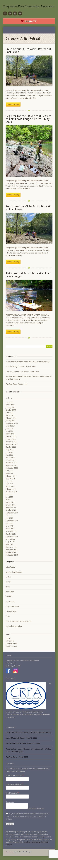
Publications (10, 602)
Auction (8, 577)
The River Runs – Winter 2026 (16, 384)
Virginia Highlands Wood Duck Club (19, 621)
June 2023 (9, 452)
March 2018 (10, 529)
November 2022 (12, 465)
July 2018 (9, 523)
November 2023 (12, 444)
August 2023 (10, 450)
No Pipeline (10, 592)
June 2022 (9, 471)
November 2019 (12, 508)
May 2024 (9, 431)
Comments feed (11, 643)
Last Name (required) (14, 784)
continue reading (13, 104)
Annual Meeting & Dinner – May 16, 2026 (21, 367)
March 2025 (10, 415)
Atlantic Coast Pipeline (14, 572)
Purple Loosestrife (12, 606)
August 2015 (10, 542)
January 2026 (11, 408)
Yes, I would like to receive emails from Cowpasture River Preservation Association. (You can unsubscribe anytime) (27, 816)
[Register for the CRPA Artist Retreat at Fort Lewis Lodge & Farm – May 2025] (29, 151)
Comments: (10, 802)
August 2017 (10, 539)
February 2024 (11, 436)
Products (9, 597)
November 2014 (12, 550)
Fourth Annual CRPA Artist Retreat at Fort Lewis (28, 208)
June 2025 (9, 413)
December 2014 (11, 547)
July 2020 (9, 494)
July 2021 (9, 481)
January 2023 (11, 460)
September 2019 (12, 513)
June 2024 (9, 429)
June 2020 (9, 497)
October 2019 (11, 510)
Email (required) (12, 793)
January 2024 (11, 439)
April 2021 (9, 484)
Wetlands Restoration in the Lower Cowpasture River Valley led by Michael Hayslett (29, 378)
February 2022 (11, 476)
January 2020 (11, 505)
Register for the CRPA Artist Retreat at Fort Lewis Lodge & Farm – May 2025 (28, 118)
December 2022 (11, 463)
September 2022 (12, 468)
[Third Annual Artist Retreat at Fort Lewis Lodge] (29, 295)
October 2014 (11, 552)
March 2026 (10, 405)
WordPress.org (11, 646)
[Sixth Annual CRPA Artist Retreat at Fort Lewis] (29, 71)
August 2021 (10, 479)
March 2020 (10, 502)
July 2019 (9, 515)
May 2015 (9, 544)
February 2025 (11, 418)
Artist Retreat (10, 567)
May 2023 (9, 455)
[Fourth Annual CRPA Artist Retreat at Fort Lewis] (29, 228)
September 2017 (12, 537)
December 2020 (11, 492)
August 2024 (10, 426)
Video (8, 616)
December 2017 (11, 531)
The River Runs (11, 611)
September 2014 (12, 555)
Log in (8, 638)
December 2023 (11, 442)
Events (8, 582)
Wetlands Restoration (14, 626)
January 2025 (11, 421)
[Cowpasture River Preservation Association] (29, 7)
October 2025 (11, 410)
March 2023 (10, 457)
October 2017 (11, 534)
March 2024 (10, 434)
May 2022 (9, 473)
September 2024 (12, 423)
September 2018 (12, 521)
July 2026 (9, 402)
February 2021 (11, 489)
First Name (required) (15, 775)
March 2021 (10, 487)
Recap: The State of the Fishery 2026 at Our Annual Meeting (27, 362)
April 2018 (9, 526)
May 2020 (9, 500)
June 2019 (9, 518)
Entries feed (10, 641)
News (8, 587)
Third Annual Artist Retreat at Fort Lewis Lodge (28, 275)
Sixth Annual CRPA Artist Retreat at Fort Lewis (28, 50)
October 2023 (11, 447)
